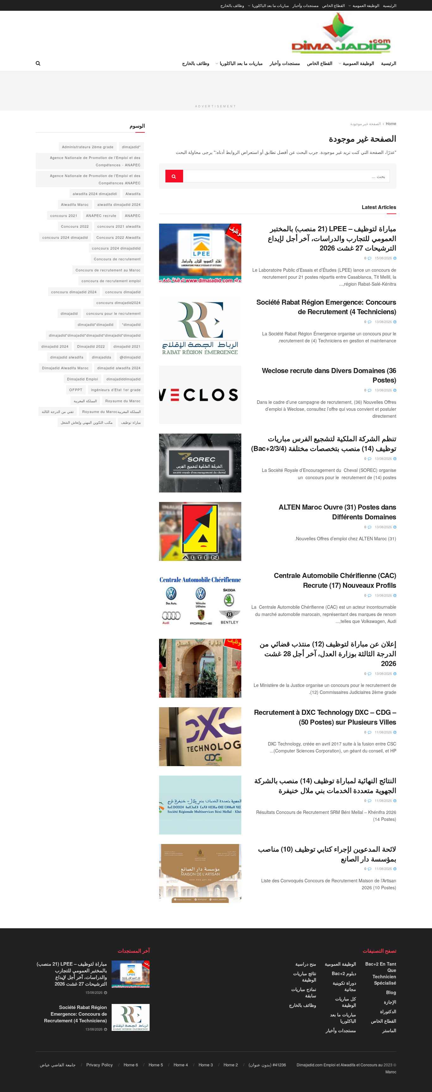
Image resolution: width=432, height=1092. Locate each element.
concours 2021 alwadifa (119, 226)
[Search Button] (38, 63)
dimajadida (101, 356)
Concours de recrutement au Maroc (108, 269)
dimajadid (69, 313)
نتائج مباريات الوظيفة (304, 976)
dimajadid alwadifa (66, 356)
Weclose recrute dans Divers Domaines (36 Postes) (329, 375)
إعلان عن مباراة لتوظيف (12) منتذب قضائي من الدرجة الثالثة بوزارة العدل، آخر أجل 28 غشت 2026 (328, 653)
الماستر (389, 1030)
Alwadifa (133, 193)
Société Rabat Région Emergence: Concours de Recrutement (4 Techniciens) (326, 307)
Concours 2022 (75, 226)
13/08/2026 (384, 321)
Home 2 (231, 1065)
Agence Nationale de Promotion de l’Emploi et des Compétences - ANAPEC (95, 161)
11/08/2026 (384, 731)
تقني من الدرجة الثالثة (58, 411)
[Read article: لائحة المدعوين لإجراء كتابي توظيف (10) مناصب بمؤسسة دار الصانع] (200, 873)
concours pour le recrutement (113, 313)
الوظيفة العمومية (366, 5)
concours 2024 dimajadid (65, 237)
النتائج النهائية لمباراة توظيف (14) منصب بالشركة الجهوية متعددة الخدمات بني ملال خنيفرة (325, 785)
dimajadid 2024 (55, 346)
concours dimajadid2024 (118, 302)
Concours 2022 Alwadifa (118, 237)
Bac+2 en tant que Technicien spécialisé (380, 973)
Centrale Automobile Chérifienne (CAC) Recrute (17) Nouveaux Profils (335, 580)
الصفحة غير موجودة (365, 123)
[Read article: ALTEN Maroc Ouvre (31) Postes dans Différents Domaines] (200, 531)
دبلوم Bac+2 (344, 973)
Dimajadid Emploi (82, 378)
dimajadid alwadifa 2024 (119, 367)
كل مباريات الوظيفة (345, 1001)
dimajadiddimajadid (124, 378)
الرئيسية (389, 5)
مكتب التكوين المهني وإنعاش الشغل (87, 422)
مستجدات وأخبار (305, 5)
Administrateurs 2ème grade (88, 146)
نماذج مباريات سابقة (303, 992)
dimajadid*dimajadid (96, 324)
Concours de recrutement (117, 258)
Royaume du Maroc (123, 400)
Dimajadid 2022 (91, 346)
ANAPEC (133, 215)
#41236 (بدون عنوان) (267, 1065)
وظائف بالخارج (232, 5)
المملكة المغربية (85, 400)
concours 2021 (63, 215)
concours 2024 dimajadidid (116, 248)
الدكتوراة (388, 1011)
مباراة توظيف (131, 422)
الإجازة (390, 1002)
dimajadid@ (130, 356)
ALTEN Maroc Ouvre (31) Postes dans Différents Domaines (337, 512)
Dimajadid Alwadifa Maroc (65, 367)
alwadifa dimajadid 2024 (119, 204)
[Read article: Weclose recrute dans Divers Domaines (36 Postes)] (200, 394)
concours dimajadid (123, 291)
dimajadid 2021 (127, 346)
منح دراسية (305, 964)
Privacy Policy (99, 1065)
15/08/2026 (384, 257)
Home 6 (131, 1065)
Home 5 (156, 1065)
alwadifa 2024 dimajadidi (95, 193)
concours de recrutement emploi (111, 280)
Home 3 (206, 1065)
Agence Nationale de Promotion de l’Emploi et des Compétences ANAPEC (95, 179)
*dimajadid (131, 146)
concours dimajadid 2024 (74, 291)
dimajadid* (131, 324)
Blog (391, 992)
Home (391, 123)
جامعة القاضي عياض (58, 1065)
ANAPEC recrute (101, 215)
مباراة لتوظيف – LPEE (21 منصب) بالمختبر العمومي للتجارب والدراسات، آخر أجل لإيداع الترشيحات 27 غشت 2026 (332, 238)
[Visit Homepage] (341, 33)
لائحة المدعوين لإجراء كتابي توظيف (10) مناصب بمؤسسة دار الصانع (327, 854)
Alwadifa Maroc (75, 204)
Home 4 (181, 1065)
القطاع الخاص (333, 5)
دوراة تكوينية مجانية (344, 986)
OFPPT (76, 389)
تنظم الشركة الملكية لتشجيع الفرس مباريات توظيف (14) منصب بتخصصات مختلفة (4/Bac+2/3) (323, 443)
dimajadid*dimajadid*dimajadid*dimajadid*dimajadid (95, 335)
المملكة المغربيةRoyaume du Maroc (111, 411)
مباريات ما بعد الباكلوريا (270, 5)
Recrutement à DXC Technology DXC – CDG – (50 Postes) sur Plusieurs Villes (325, 717)
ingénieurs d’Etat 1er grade (116, 389)
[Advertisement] (216, 85)
